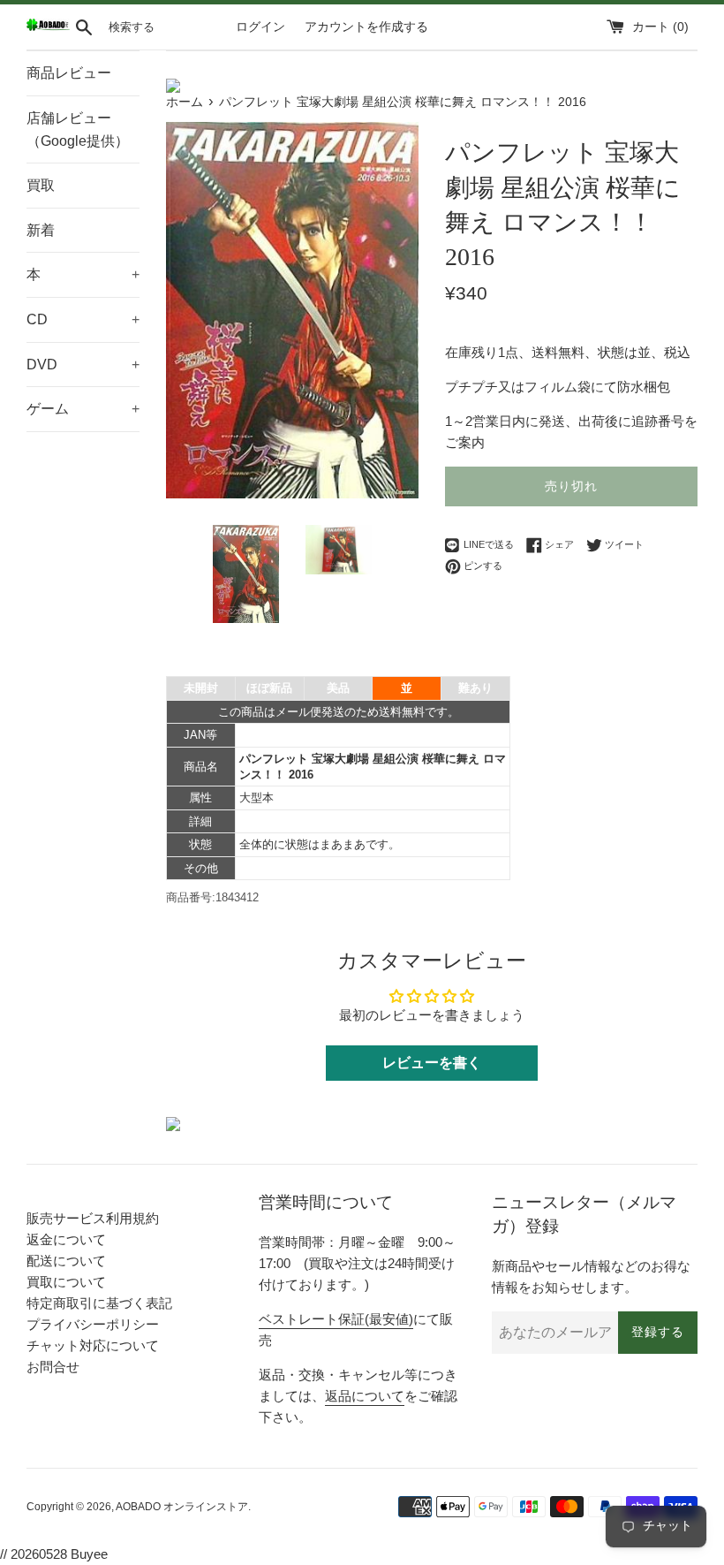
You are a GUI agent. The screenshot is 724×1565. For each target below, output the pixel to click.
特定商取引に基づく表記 (99, 1302)
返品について (364, 1395)
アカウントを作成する (366, 27)
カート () (660, 27)
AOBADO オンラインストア (182, 1506)
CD (83, 319)
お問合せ (52, 1366)
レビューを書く (431, 1062)
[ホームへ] (48, 27)
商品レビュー (68, 72)
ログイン (260, 27)
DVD (83, 364)
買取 (40, 185)
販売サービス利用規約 (92, 1218)
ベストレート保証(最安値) (336, 1318)
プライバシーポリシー (92, 1324)
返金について (66, 1239)
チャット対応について (92, 1345)
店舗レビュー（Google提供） (77, 129)
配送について (66, 1260)
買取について (66, 1281)
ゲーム (83, 408)
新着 (40, 230)
